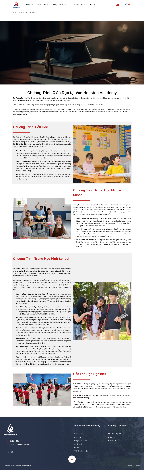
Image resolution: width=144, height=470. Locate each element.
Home (14, 12)
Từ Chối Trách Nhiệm (81, 451)
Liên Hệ (92, 5)
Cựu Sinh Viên (78, 444)
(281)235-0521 (14, 441)
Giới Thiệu (27, 5)
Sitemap (137, 465)
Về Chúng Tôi (78, 434)
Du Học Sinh (41, 5)
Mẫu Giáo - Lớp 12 (114, 434)
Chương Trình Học (58, 5)
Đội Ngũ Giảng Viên (80, 441)
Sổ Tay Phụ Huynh (77, 5)
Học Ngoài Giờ (113, 441)
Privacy (129, 465)
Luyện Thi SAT (113, 437)
